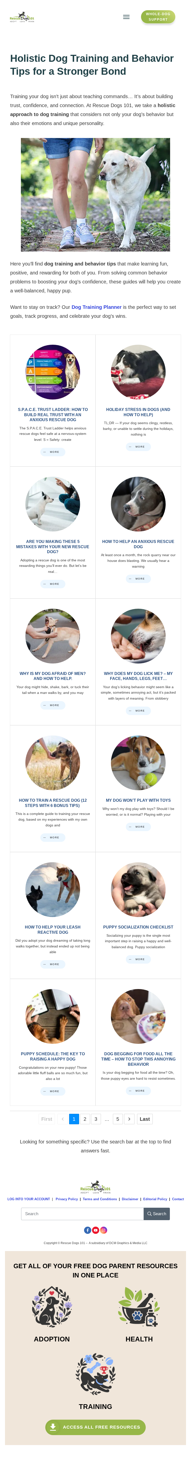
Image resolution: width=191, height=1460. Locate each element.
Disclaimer (130, 1199)
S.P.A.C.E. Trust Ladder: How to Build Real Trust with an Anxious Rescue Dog (52, 400)
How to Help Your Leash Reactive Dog (52, 915)
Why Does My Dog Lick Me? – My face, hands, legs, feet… (138, 662)
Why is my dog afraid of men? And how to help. (52, 662)
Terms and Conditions (100, 1199)
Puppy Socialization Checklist (138, 915)
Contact (178, 1199)
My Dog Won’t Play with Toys (138, 789)
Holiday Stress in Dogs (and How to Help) (138, 400)
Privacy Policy (67, 1199)
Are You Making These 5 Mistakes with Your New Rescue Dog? (52, 532)
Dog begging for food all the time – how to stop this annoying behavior (138, 1042)
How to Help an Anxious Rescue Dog (138, 532)
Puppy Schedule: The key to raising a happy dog (52, 1042)
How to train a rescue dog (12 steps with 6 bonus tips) (52, 789)
